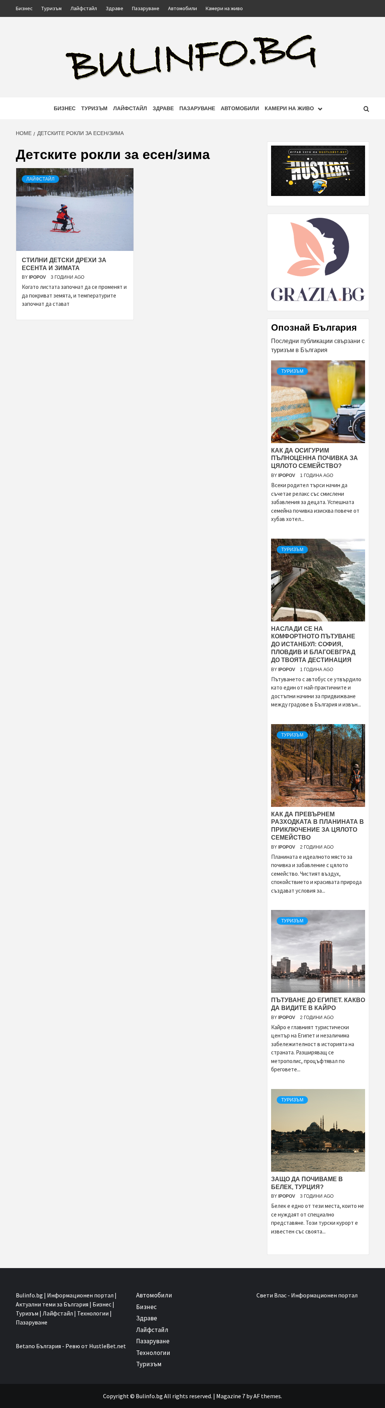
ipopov (38, 277)
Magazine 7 (230, 1396)
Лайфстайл (83, 8)
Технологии (153, 1353)
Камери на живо (224, 8)
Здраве (114, 8)
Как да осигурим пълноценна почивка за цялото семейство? (314, 458)
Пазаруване (145, 8)
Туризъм (51, 8)
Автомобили (182, 8)
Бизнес (24, 8)
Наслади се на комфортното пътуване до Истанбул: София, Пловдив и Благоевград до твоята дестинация (313, 644)
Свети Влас (271, 1295)
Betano (25, 1346)
